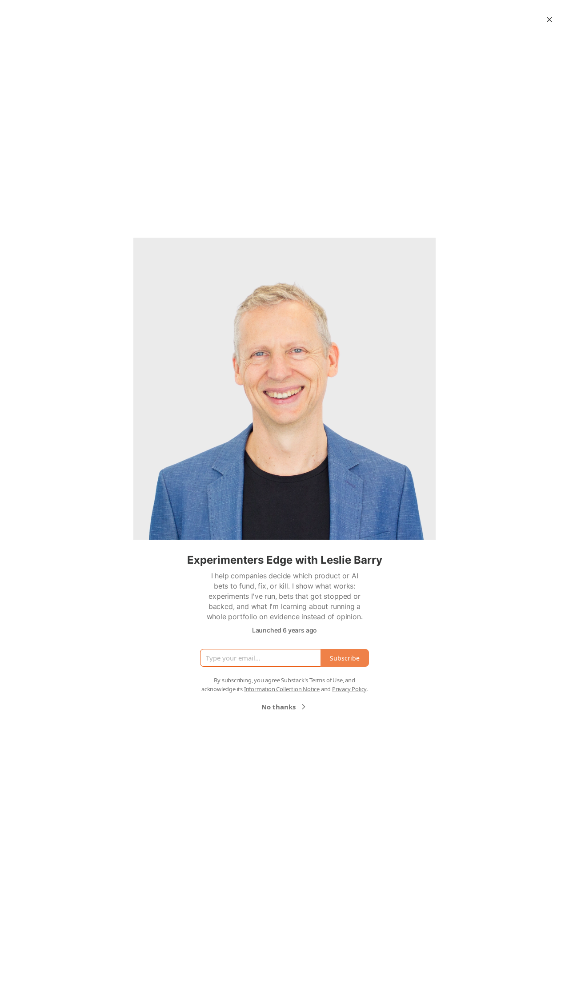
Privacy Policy (349, 689)
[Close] (549, 19)
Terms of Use (326, 680)
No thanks (278, 706)
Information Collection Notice (282, 689)
